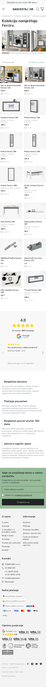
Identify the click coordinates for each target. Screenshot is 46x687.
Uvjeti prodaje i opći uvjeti (12, 672)
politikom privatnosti (23, 495)
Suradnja (6, 539)
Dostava (26, 522)
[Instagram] (33, 664)
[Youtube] (37, 664)
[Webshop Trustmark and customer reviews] (7, 652)
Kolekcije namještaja (22, 16)
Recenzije (6, 546)
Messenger (9, 582)
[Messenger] (42, 664)
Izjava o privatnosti (10, 667)
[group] (23, 347)
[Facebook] (29, 664)
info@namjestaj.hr (12, 578)
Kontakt (5, 550)
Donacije (5, 526)
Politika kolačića (8, 676)
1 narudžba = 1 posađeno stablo (9, 530)
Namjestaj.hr (7, 16)
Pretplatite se (23, 502)
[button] (23, 2)
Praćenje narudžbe (31, 529)
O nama (5, 522)
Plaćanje (26, 526)
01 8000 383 (10, 568)
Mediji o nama (8, 535)
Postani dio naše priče (11, 543)
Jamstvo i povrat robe (32, 533)
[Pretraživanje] (37, 9)
